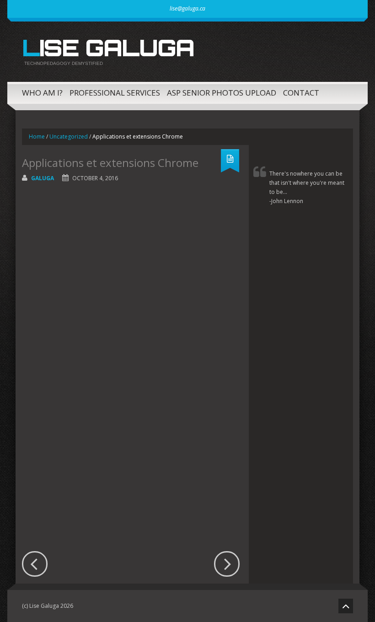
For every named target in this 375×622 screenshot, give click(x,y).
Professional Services (115, 92)
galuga (42, 178)
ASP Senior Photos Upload (221, 92)
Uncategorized (68, 136)
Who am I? (42, 92)
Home (37, 136)
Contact (301, 92)
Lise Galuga (108, 47)
